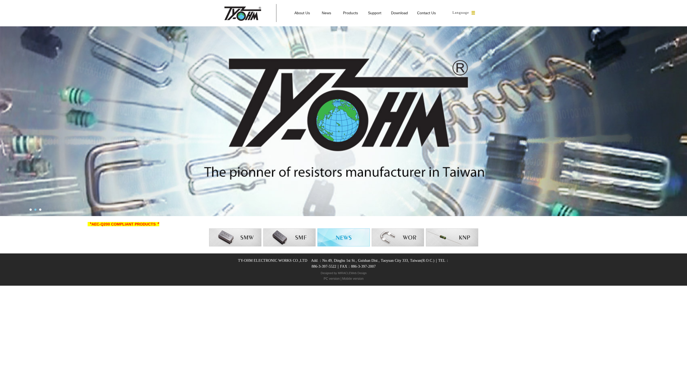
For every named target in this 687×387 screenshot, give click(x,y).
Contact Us (426, 13)
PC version (332, 279)
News (326, 13)
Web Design (359, 273)
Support (374, 13)
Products (350, 13)
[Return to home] (242, 13)
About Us (302, 13)
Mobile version (353, 279)
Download (399, 13)
